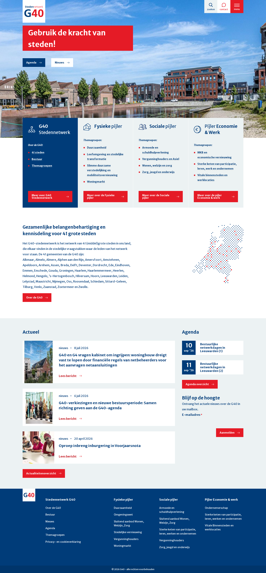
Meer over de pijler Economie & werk (209, 196)
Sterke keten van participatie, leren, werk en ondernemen (217, 166)
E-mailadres (191, 415)
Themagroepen (42, 165)
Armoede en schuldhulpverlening (155, 150)
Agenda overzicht (197, 384)
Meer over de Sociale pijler (155, 196)
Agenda (31, 62)
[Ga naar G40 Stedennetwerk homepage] (34, 11)
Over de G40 (34, 297)
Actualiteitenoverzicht (41, 473)
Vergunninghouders (126, 539)
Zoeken (211, 9)
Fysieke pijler (123, 499)
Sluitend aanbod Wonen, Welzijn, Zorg (129, 523)
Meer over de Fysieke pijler (101, 196)
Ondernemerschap (216, 508)
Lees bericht (70, 376)
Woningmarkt (96, 181)
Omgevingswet (123, 514)
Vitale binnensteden (212, 178)
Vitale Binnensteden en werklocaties (219, 527)
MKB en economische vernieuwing (214, 155)
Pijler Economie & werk (221, 499)
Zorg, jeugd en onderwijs (158, 172)
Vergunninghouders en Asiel (160, 159)
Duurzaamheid (96, 147)
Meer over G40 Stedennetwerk (42, 196)
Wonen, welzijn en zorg (157, 165)
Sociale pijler (168, 499)
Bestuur (37, 159)
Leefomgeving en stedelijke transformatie (105, 157)
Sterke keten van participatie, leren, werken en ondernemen (177, 531)
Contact (224, 9)
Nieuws (59, 62)
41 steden (38, 152)
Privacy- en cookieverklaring (63, 541)
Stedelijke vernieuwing (128, 532)
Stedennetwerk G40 (60, 499)
